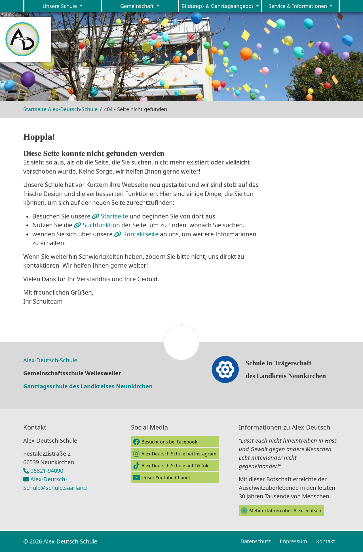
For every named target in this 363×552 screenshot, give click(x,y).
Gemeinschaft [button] (137, 6)
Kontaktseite (141, 234)
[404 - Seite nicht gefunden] (25, 39)
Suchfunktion (102, 225)
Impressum (293, 541)
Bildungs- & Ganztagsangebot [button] (218, 6)
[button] (175, 441)
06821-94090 (46, 470)
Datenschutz (255, 541)
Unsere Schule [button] (60, 6)
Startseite (115, 216)
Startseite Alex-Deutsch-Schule (60, 109)
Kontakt (325, 541)
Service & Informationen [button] (298, 6)
